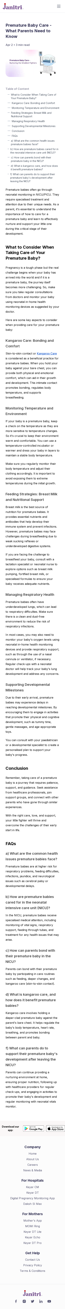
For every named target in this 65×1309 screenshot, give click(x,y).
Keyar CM (32, 1187)
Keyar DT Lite (32, 1231)
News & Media (32, 1170)
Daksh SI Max (32, 1204)
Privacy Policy (32, 1265)
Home (33, 1153)
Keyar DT (32, 1192)
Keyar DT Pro (32, 1243)
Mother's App (32, 1220)
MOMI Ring (32, 1226)
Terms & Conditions (32, 1271)
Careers (32, 1164)
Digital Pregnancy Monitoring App (32, 1198)
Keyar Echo (32, 1237)
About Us (32, 1159)
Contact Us (32, 1259)
